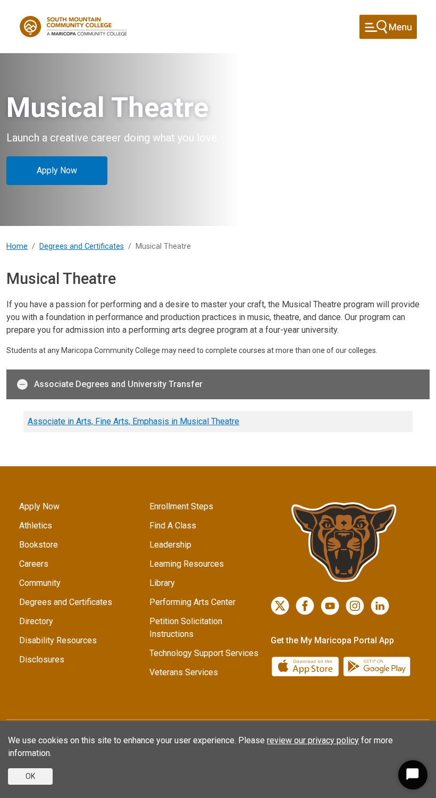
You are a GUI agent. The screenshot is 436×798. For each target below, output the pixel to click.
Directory (36, 621)
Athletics (35, 525)
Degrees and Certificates (81, 246)
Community (40, 583)
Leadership (170, 545)
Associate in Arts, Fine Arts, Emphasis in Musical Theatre (133, 421)
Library (162, 583)
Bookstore (38, 545)
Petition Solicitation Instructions (185, 627)
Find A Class (172, 525)
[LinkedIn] (380, 606)
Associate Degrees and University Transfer (118, 384)
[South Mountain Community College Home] (73, 26)
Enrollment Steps (181, 506)
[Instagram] (355, 606)
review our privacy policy (313, 740)
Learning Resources (186, 564)
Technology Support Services (203, 653)
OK (30, 776)
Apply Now (57, 170)
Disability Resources (58, 640)
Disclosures (41, 659)
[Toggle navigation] (388, 26)
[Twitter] (280, 606)
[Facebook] (305, 606)
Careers (33, 564)
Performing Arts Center (192, 602)
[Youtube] (330, 606)
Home (17, 246)
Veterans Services (183, 672)
